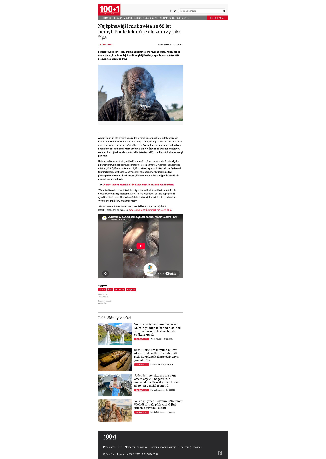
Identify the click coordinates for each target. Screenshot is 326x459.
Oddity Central (103, 297)
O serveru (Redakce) (190, 447)
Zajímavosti (167, 17)
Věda (146, 17)
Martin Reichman (165, 44)
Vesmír (128, 17)
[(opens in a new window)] (171, 11)
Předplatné (217, 17)
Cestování (182, 17)
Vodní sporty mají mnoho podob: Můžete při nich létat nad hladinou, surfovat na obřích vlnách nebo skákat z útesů (157, 329)
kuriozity (120, 289)
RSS (120, 447)
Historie (106, 17)
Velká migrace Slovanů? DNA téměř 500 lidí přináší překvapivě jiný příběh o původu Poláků (158, 404)
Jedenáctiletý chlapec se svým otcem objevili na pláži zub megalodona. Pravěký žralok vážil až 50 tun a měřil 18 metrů (157, 380)
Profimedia (102, 303)
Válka (138, 17)
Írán (110, 289)
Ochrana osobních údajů (163, 447)
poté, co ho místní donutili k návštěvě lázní (150, 210)
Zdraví (154, 17)
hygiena (131, 289)
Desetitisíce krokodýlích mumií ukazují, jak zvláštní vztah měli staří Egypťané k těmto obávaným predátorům (157, 355)
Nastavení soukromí (136, 447)
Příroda (117, 17)
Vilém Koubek (156, 339)
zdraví (102, 289)
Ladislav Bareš (157, 364)
